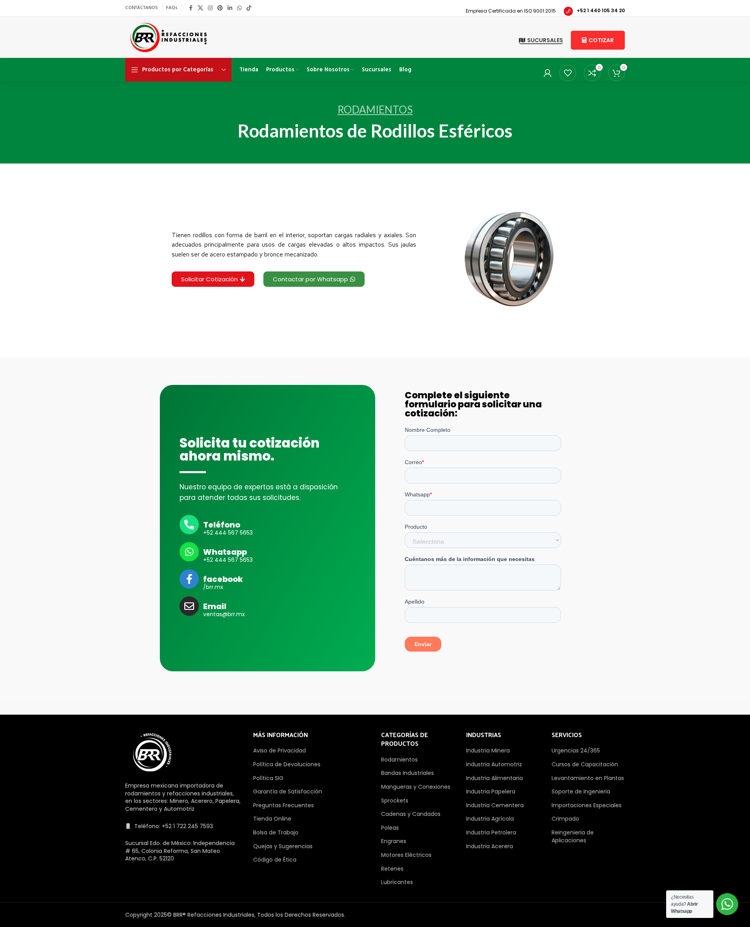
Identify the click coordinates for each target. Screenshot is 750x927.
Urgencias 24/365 (576, 750)
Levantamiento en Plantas (588, 778)
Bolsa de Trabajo (275, 832)
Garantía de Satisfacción (287, 791)
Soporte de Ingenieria (581, 791)
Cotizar (601, 40)
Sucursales (545, 40)
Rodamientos (399, 760)
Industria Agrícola (490, 819)
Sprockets (394, 800)
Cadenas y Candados (411, 814)
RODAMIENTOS (375, 109)
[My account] (548, 73)
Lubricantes (397, 882)
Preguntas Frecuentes (283, 805)
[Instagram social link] (210, 8)
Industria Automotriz (494, 764)
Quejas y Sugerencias (283, 846)
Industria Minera (488, 750)
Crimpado (565, 819)
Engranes (393, 841)
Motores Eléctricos (406, 855)
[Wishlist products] (568, 73)
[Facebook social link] (190, 8)
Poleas (390, 828)
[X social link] (200, 8)
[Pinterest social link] (220, 8)
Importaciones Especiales (587, 805)
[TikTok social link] (249, 8)
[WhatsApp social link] (239, 8)
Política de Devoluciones (286, 764)
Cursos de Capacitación (585, 764)
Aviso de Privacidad (279, 750)
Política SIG (268, 778)
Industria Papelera (490, 791)
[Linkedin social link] (230, 8)
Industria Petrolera (491, 832)
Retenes (392, 869)
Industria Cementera (495, 805)
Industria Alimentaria (494, 778)
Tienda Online (272, 819)
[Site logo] (168, 37)
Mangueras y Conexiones (415, 787)
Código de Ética (274, 860)
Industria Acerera (489, 846)
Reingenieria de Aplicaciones (573, 836)
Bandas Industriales (407, 773)
